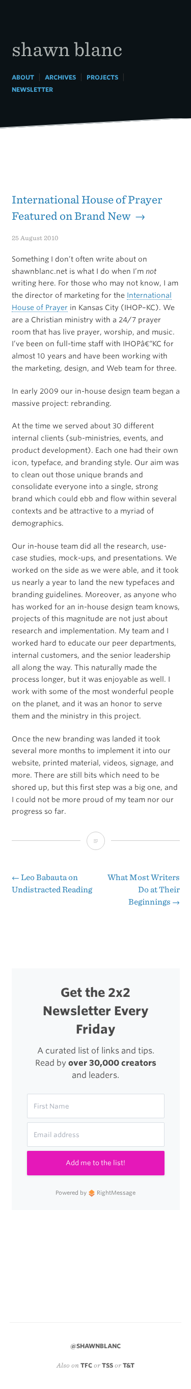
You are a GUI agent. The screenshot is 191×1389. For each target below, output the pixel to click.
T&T (128, 1365)
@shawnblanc (95, 1346)
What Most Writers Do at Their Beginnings (143, 889)
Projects (102, 77)
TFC (86, 1365)
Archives (60, 77)
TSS (107, 1365)
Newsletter (32, 89)
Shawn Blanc (67, 48)
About (23, 77)
